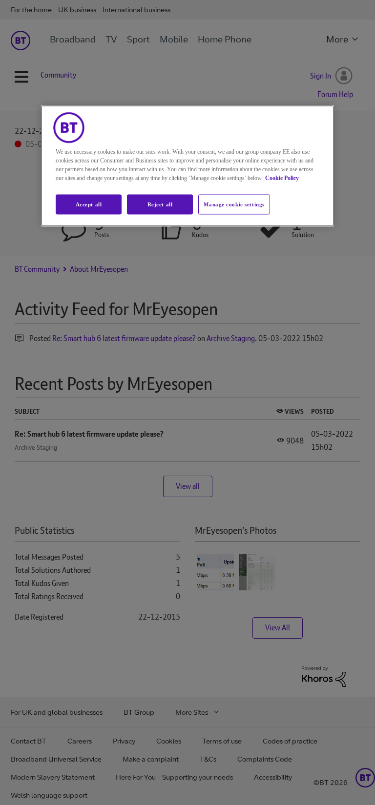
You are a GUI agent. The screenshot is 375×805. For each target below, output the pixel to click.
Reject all (160, 204)
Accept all (89, 204)
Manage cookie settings (234, 204)
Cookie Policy (282, 177)
